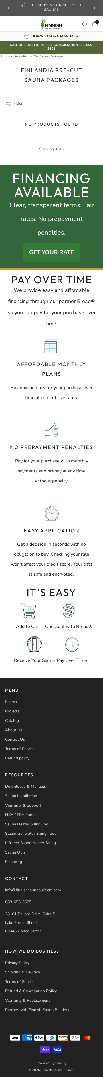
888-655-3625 (18, 902)
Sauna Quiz (15, 852)
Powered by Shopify (51, 1063)
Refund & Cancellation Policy (31, 991)
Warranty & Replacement (27, 1000)
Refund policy (17, 758)
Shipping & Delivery (22, 972)
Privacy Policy (17, 962)
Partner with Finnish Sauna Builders (37, 1010)
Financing (13, 861)
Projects (12, 711)
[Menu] (8, 24)
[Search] (85, 24)
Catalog (12, 720)
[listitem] (51, 8)
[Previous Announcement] (8, 8)
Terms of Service (19, 748)
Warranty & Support (23, 805)
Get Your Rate (51, 252)
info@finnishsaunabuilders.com (33, 890)
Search (11, 701)
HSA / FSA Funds (21, 814)
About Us (13, 730)
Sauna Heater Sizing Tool (27, 824)
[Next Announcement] (94, 8)
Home (5, 56)
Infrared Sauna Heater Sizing (30, 843)
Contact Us (15, 739)
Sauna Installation (21, 796)
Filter (18, 103)
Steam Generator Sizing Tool (30, 833)
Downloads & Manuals (25, 786)
